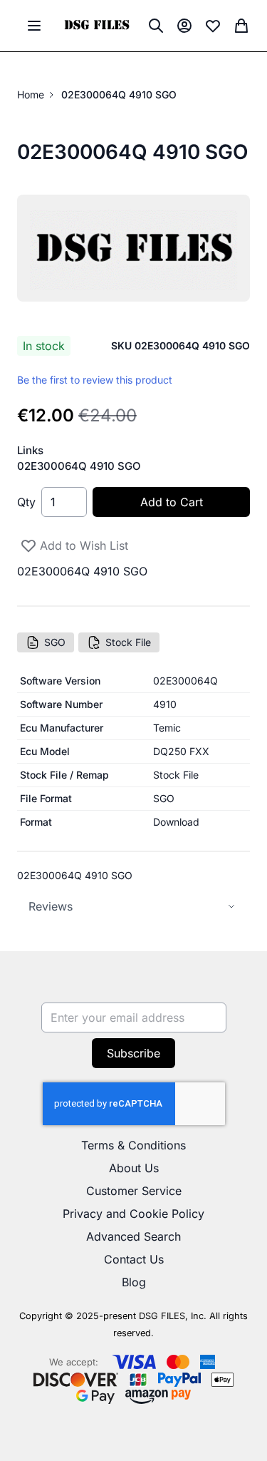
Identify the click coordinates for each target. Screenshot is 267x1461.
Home (30, 94)
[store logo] (96, 26)
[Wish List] (212, 25)
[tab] (133, 907)
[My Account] (184, 25)
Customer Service (134, 1191)
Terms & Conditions (133, 1145)
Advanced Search (133, 1236)
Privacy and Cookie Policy (133, 1213)
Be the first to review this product (94, 380)
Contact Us (134, 1259)
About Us (134, 1168)
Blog (134, 1282)
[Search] (155, 25)
